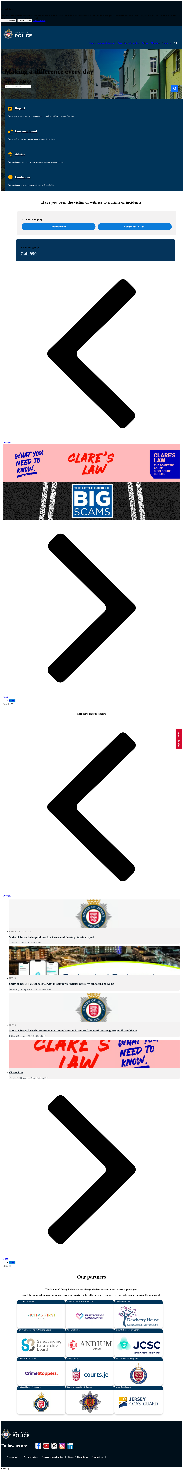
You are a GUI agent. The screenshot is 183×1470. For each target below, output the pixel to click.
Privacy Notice (30, 1457)
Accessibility (13, 1457)
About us (155, 43)
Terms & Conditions (78, 1457)
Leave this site (178, 739)
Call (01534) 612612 (134, 226)
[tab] (12, 700)
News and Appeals (106, 43)
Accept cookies (8, 21)
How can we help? (18, 82)
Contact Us (97, 1457)
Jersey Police (15, 1433)
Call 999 (28, 253)
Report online (58, 226)
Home (92, 43)
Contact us (167, 43)
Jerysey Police (91, 33)
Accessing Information (128, 43)
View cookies (39, 20)
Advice (145, 43)
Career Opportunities (52, 1457)
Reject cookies (25, 21)
